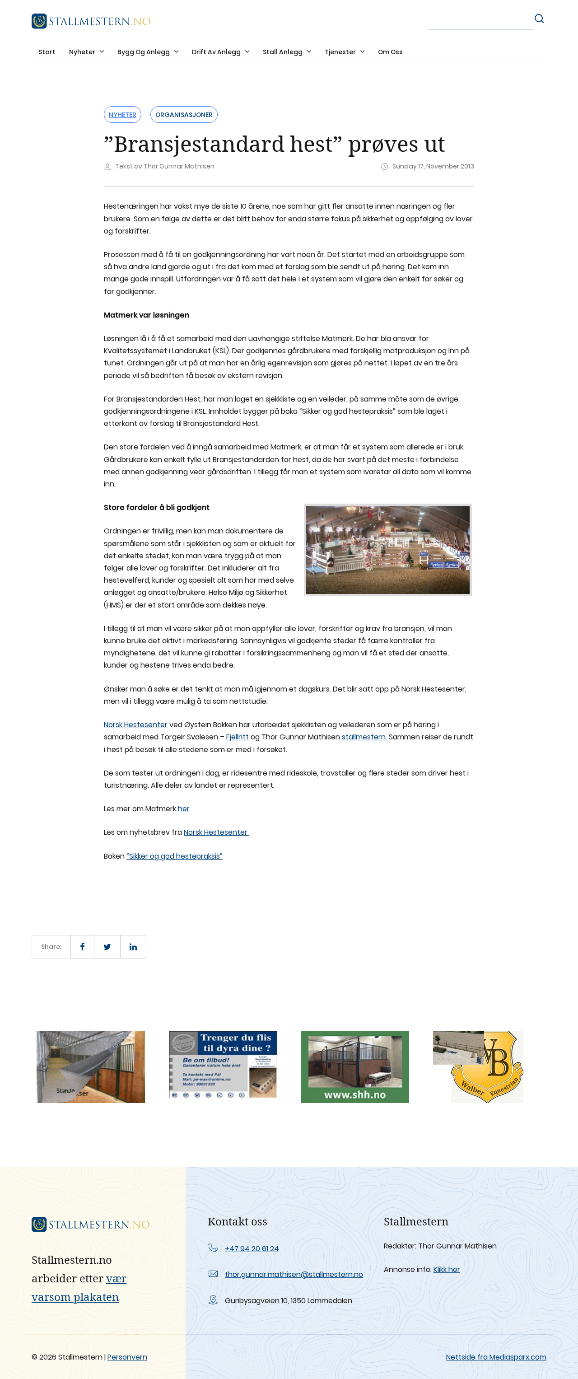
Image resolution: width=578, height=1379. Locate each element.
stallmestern (364, 737)
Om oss (390, 51)
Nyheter (83, 51)
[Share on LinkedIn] (133, 946)
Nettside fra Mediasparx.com (496, 1357)
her (184, 809)
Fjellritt (237, 737)
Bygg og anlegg (144, 51)
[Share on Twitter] (107, 946)
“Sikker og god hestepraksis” (174, 856)
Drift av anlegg (217, 51)
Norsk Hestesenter (136, 725)
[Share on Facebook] (82, 946)
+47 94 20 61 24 (252, 1248)
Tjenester (341, 51)
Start (47, 51)
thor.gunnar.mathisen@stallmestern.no (294, 1274)
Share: (51, 946)
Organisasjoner (184, 114)
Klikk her (447, 1269)
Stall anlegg (283, 51)
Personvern (127, 1357)
